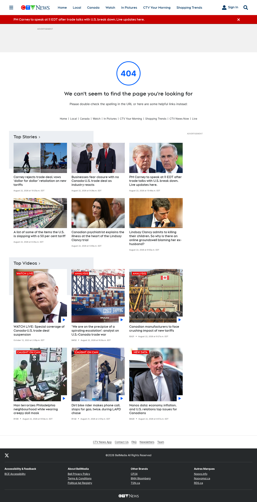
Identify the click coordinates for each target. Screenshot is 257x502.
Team (160, 442)
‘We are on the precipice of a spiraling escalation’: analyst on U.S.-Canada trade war (95, 330)
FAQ (134, 442)
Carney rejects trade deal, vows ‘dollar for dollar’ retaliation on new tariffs (40, 181)
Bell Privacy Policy (79, 473)
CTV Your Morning (156, 7)
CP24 (134, 473)
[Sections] (11, 7)
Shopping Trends (189, 7)
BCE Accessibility (15, 473)
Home (62, 7)
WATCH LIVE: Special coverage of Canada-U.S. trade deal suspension (39, 330)
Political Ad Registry (80, 482)
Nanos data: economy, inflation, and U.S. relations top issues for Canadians (153, 409)
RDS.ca (198, 482)
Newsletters (147, 442)
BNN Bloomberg (141, 478)
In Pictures (129, 7)
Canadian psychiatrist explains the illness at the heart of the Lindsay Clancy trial (97, 236)
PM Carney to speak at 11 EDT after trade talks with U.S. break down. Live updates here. (155, 181)
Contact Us (121, 442)
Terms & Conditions (79, 478)
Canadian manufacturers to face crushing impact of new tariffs (154, 328)
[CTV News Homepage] (35, 7)
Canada (93, 7)
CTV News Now (179, 118)
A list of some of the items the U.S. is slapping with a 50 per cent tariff (39, 234)
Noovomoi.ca (202, 478)
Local (77, 7)
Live (194, 118)
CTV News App (102, 442)
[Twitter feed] (7, 455)
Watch (110, 7)
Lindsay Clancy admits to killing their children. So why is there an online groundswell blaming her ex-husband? (155, 238)
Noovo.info (200, 473)
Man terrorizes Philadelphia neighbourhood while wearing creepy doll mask (36, 409)
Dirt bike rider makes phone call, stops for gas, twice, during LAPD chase (96, 409)
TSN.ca (135, 482)
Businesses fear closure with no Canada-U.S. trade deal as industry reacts (95, 181)
